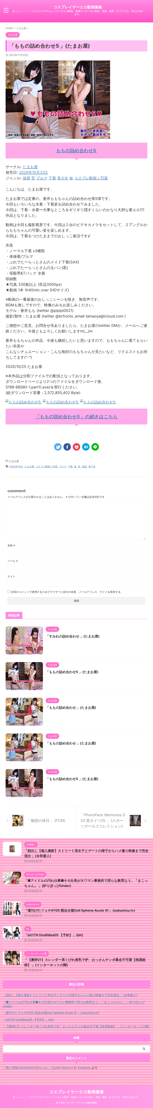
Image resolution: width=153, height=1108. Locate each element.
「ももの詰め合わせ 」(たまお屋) (71, 707)
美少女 (62, 178)
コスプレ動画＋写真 (91, 178)
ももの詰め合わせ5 (76, 150)
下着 (52, 178)
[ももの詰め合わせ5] (24, 402)
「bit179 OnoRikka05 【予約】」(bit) (53, 935)
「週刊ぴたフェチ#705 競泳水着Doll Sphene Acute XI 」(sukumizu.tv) (79, 910)
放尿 (26, 178)
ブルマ (41, 178)
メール (12, 560)
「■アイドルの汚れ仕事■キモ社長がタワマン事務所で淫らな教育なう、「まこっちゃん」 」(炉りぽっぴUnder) (74, 1004)
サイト (11, 576)
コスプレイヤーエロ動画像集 (78, 7)
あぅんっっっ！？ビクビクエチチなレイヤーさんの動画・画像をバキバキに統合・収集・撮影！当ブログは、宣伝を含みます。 (76, 1097)
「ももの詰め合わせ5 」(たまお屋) (72, 672)
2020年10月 (16, 466)
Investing (84, 1067)
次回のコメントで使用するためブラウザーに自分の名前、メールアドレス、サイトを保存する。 (67, 591)
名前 (11, 545)
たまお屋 (30, 167)
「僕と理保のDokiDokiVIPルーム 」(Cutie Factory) (38, 1067)
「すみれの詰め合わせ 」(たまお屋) (72, 636)
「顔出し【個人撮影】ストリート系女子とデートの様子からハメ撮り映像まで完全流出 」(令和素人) (70, 995)
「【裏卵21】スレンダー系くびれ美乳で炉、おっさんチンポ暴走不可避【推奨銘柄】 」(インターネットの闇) (76, 1026)
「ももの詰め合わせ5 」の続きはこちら (76, 416)
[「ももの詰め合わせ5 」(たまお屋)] (86, 447)
